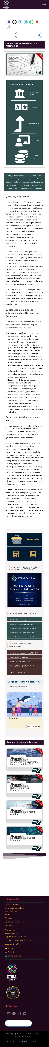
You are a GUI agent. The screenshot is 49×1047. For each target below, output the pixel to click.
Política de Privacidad (27, 1034)
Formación (10, 930)
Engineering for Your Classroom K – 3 (23, 632)
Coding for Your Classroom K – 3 (22, 637)
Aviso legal (9, 1034)
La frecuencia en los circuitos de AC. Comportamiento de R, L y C (23, 665)
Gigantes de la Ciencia (15, 936)
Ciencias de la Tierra (14, 922)
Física (7, 914)
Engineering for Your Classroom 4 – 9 (23, 628)
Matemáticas (11, 911)
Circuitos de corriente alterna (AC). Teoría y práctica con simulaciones (25, 671)
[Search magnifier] (39, 35)
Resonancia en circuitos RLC (20, 661)
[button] (9, 22)
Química (9, 918)
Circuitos (9, 925)
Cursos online (11, 933)
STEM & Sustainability (18, 620)
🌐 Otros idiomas (13, 956)
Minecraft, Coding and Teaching (21, 624)
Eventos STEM (12, 944)
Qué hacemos (11, 904)
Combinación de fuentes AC (20, 657)
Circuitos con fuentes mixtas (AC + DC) (24, 653)
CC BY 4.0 (31, 1041)
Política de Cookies (22, 1036)
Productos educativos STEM (18, 940)
